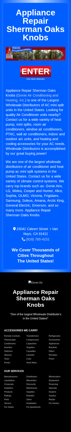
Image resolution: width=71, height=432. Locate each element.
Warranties (31, 380)
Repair (52, 399)
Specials (53, 388)
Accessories (54, 340)
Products (8, 392)
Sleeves (8, 355)
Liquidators (9, 380)
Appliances (54, 343)
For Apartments (33, 407)
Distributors (31, 376)
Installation (31, 403)
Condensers (10, 343)
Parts (6, 399)
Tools (6, 359)
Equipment (54, 380)
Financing (53, 384)
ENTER (36, 71)
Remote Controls (12, 336)
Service (7, 403)
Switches (8, 351)
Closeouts (9, 384)
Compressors (32, 340)
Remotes (53, 355)
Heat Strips (31, 362)
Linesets (30, 355)
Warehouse (31, 388)
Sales (29, 399)
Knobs (7, 362)
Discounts (31, 384)
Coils (28, 359)
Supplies (30, 347)
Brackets (53, 347)
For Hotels (9, 407)
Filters (51, 351)
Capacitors (31, 343)
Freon (51, 359)
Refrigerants (54, 336)
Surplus (52, 395)
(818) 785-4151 (37, 239)
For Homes (54, 403)
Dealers (52, 392)
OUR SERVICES (14, 371)
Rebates (30, 395)
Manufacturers (11, 376)
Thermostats (10, 340)
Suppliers (8, 388)
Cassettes (31, 351)
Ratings (7, 395)
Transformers (32, 336)
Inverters (8, 347)
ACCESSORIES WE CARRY (21, 330)
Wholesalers (54, 376)
